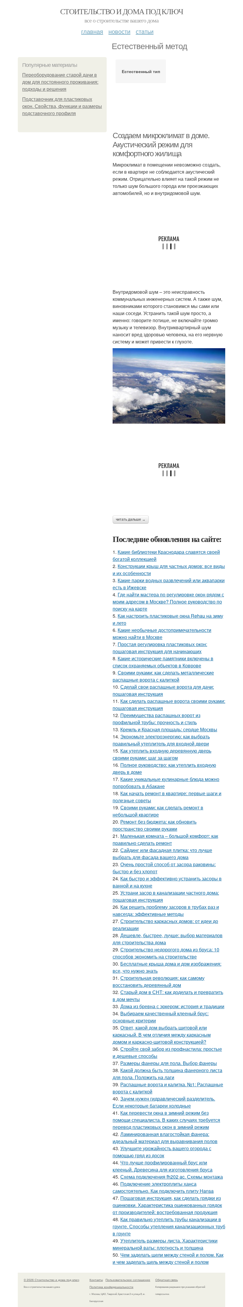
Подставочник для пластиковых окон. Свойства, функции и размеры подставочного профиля (62, 106)
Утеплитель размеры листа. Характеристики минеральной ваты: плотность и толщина (165, 1244)
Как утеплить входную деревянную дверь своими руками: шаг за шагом (162, 754)
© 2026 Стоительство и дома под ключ (51, 1280)
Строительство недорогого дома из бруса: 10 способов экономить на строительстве (166, 953)
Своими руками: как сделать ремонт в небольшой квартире (158, 811)
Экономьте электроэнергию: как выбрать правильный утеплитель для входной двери (161, 740)
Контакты (96, 1280)
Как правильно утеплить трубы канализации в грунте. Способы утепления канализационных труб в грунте (169, 1226)
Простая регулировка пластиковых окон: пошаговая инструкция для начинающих (160, 648)
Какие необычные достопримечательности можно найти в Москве (162, 633)
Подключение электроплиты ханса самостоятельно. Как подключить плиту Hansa (163, 1187)
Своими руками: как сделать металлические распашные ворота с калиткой (163, 676)
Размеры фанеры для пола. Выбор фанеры (168, 1063)
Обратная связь (166, 1280)
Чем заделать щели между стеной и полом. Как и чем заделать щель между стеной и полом (168, 1258)
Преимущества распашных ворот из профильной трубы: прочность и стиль (156, 719)
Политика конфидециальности (111, 1287)
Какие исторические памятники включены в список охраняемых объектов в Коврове (163, 662)
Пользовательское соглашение (127, 1280)
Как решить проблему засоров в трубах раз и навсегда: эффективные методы (166, 910)
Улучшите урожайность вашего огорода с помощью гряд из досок (162, 1152)
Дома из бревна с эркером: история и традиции (172, 1006)
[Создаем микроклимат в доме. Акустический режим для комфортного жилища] (169, 386)
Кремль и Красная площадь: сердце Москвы (168, 729)
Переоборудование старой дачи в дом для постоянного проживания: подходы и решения (60, 82)
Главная (92, 31)
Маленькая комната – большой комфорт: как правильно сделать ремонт (165, 839)
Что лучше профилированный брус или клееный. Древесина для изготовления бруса (162, 1166)
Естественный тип (141, 71)
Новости (119, 31)
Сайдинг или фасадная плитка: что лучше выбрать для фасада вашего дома (162, 854)
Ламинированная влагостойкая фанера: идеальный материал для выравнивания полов (165, 1138)
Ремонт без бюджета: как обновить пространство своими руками (154, 825)
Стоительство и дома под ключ (121, 11)
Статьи (145, 31)
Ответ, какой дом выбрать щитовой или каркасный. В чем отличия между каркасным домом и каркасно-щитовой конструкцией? (162, 1034)
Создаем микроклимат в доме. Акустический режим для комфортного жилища (161, 144)
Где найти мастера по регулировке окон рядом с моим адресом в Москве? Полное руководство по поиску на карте (168, 601)
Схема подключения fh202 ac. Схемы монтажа (171, 1176)
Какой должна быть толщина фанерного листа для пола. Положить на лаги (167, 1074)
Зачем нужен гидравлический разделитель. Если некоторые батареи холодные (164, 1102)
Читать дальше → (131, 519)
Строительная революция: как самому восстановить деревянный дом (158, 981)
